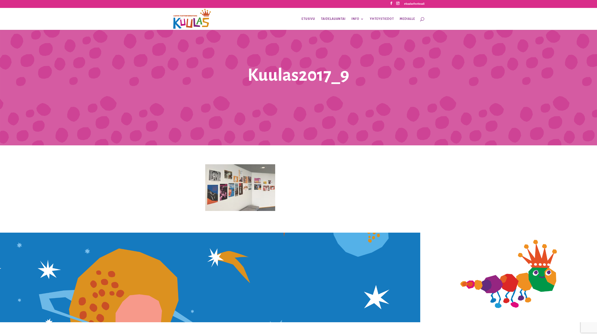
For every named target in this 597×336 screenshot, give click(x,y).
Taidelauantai (333, 19)
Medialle (407, 19)
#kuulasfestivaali (414, 3)
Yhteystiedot (382, 19)
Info (355, 19)
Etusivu (308, 19)
